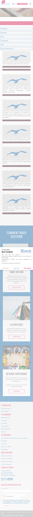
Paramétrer (16, 268)
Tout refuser (5, 268)
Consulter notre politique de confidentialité (11, 263)
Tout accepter (27, 268)
